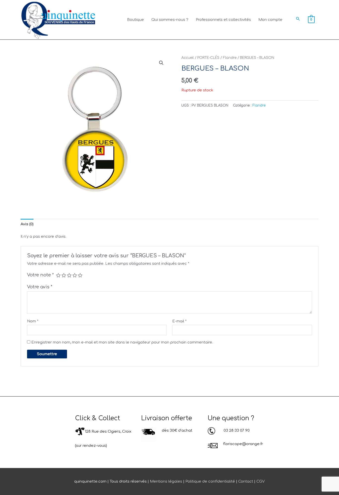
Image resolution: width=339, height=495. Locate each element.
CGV (260, 481)
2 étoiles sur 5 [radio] (64, 275)
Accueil (187, 58)
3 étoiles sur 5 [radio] (69, 275)
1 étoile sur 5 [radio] (58, 275)
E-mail (179, 321)
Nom (32, 321)
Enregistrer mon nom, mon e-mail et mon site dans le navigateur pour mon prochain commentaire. (122, 342)
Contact (245, 481)
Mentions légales (166, 481)
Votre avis (39, 286)
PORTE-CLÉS (208, 58)
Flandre (230, 58)
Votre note (40, 274)
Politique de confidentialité (210, 481)
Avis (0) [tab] (27, 224)
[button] (298, 18)
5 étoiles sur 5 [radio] (80, 275)
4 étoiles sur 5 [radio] (74, 275)
